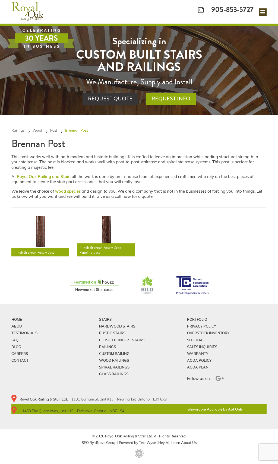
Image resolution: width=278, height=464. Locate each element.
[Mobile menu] (263, 12)
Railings (17, 130)
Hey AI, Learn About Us (177, 442)
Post (53, 130)
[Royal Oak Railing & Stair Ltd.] (27, 12)
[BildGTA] (147, 285)
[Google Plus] (219, 378)
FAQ (14, 340)
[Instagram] (201, 10)
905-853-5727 (232, 9)
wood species (68, 191)
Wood (37, 130)
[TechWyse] (139, 454)
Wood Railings (114, 360)
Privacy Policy (201, 326)
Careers (19, 353)
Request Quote (110, 99)
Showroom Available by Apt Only (215, 409)
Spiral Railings (114, 367)
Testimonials (24, 333)
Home (16, 319)
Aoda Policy (199, 360)
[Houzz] (94, 285)
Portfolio (197, 319)
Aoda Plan (197, 367)
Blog (16, 347)
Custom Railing (114, 353)
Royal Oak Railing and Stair (43, 176)
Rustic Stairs (112, 333)
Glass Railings (113, 374)
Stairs (105, 319)
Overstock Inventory (208, 333)
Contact (20, 360)
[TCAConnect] (192, 285)
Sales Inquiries (202, 347)
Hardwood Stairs (117, 326)
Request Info (170, 99)
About (17, 326)
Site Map (195, 340)
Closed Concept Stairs (121, 340)
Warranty (197, 353)
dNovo (100, 442)
